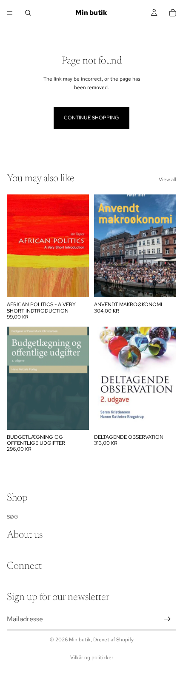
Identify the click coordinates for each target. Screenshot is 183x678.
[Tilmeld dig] (167, 619)
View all (167, 179)
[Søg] (28, 12)
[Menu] (10, 13)
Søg (12, 516)
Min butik (80, 639)
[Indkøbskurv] (172, 12)
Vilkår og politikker (91, 657)
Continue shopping (91, 117)
